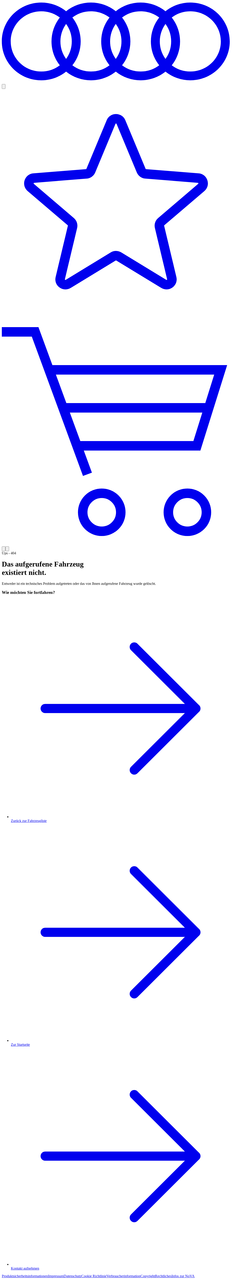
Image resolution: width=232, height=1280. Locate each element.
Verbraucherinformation (123, 1276)
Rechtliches (163, 1276)
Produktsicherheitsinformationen (25, 1276)
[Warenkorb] (116, 432)
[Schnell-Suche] (3, 86)
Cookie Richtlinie (93, 1276)
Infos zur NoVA (183, 1276)
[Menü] (7, 548)
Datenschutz (72, 1276)
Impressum (56, 1276)
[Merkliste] (116, 203)
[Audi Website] (116, 82)
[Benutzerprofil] (3, 548)
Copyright (147, 1276)
